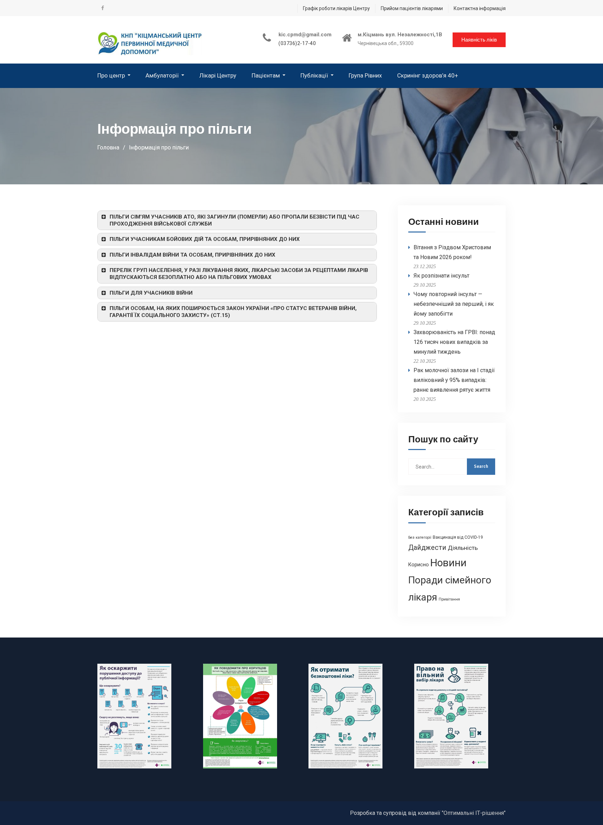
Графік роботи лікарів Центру (336, 8)
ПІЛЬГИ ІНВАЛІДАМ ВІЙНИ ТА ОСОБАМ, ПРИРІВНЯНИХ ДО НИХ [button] (192, 255)
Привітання (449, 599)
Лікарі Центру (217, 75)
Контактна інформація (480, 8)
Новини (448, 563)
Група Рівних (365, 75)
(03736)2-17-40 (297, 43)
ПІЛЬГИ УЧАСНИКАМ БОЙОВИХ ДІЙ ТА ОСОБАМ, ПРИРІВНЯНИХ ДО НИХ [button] (205, 239)
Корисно (418, 565)
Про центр (111, 75)
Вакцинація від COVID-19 (458, 537)
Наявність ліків (479, 40)
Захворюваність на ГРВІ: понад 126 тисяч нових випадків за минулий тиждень (454, 342)
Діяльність (463, 547)
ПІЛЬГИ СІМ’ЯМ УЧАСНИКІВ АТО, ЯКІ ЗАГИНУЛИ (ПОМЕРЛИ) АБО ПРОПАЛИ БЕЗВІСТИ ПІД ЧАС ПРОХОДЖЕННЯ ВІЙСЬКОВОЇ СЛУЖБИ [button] (234, 220)
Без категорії (419, 537)
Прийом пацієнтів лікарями (412, 8)
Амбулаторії (162, 75)
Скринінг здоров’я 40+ (427, 75)
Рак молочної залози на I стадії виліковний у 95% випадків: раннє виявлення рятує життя (454, 380)
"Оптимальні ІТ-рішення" (474, 813)
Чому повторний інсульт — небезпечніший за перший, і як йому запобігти (454, 304)
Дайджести (427, 548)
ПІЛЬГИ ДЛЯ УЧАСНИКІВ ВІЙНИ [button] (151, 293)
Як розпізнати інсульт (441, 275)
